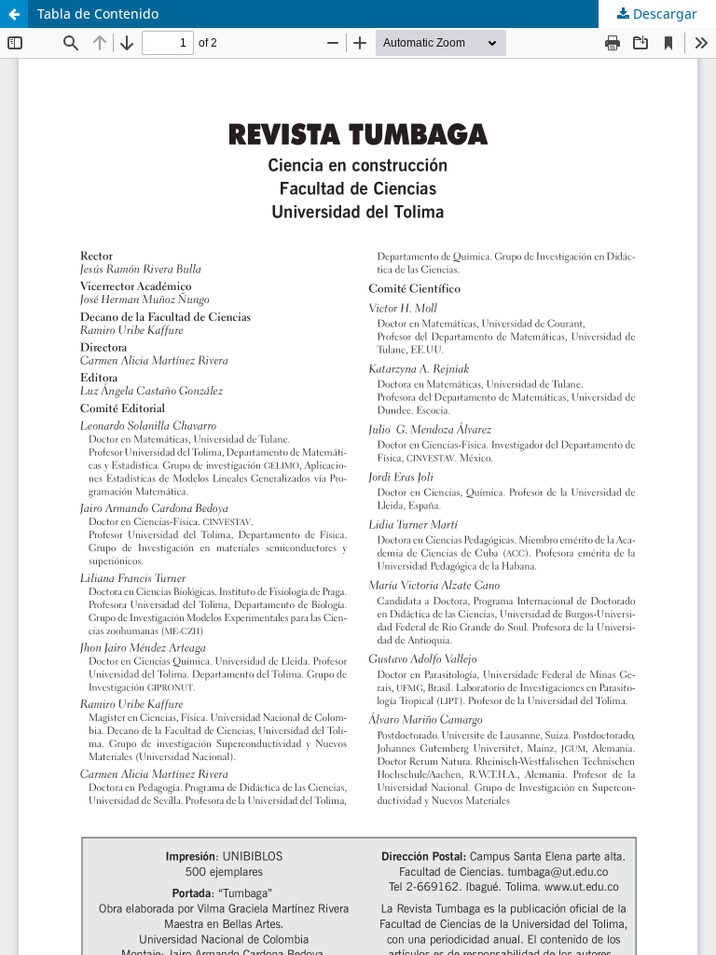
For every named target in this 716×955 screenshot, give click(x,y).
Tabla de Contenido (97, 13)
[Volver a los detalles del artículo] (14, 14)
